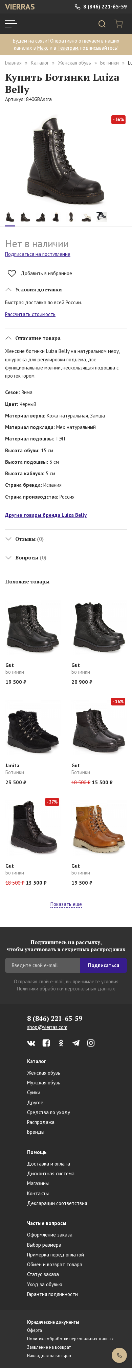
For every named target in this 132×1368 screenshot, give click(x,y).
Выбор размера (44, 1245)
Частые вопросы (46, 1223)
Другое (35, 1102)
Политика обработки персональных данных (70, 1339)
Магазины (38, 1183)
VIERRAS (20, 6)
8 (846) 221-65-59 (104, 6)
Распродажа (40, 1122)
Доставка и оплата (48, 1163)
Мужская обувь (43, 1082)
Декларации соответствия (57, 1203)
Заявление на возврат (49, 1347)
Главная (13, 62)
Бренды (35, 1132)
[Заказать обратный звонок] (119, 1355)
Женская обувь (74, 62)
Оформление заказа (49, 1234)
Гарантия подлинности (52, 1294)
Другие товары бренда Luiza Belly (46, 515)
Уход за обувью (44, 1284)
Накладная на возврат (49, 1356)
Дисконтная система (50, 1173)
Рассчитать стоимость (30, 314)
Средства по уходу (48, 1112)
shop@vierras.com (47, 1027)
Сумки (33, 1092)
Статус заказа (43, 1274)
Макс (42, 48)
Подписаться (103, 965)
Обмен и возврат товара (54, 1264)
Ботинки (109, 62)
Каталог (40, 62)
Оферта (34, 1330)
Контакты (38, 1193)
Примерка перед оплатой (55, 1254)
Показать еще (66, 904)
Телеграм (68, 48)
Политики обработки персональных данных (66, 988)
